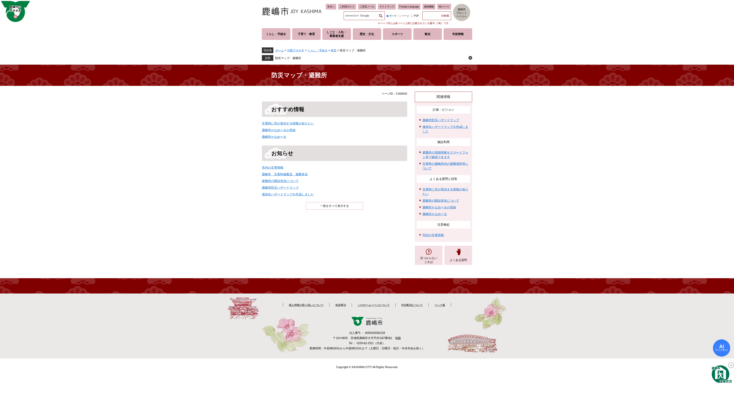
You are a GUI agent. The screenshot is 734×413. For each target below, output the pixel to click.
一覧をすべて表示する (334, 205)
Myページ (444, 6)
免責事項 (340, 304)
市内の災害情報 (272, 167)
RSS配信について (412, 304)
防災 (334, 50)
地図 (398, 338)
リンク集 (439, 304)
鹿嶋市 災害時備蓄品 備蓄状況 (285, 174)
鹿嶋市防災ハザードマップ (280, 187)
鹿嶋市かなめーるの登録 (279, 130)
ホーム (279, 50)
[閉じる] (731, 365)
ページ (405, 15)
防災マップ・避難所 (288, 58)
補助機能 (429, 6)
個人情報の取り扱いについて (306, 304)
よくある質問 (458, 260)
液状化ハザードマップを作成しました (288, 194)
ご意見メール (367, 6)
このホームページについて (374, 304)
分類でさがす (295, 50)
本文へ (331, 6)
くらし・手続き (318, 50)
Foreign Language (409, 6)
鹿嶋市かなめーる (274, 136)
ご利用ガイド (347, 6)
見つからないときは (428, 259)
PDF (416, 15)
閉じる (470, 58)
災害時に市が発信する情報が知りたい (288, 123)
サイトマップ (386, 6)
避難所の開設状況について (280, 181)
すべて (393, 15)
